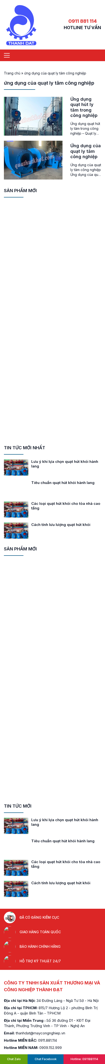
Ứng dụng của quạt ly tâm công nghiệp (85, 151)
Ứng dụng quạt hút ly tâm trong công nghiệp (83, 107)
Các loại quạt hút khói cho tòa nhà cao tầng (65, 505)
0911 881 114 (82, 21)
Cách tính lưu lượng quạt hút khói (60, 524)
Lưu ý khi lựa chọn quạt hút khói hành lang (64, 463)
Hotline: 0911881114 (84, 1059)
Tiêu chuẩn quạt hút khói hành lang (62, 482)
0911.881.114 (47, 1040)
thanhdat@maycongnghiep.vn (40, 1033)
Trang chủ (12, 73)
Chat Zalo (14, 1059)
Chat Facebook (46, 1059)
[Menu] (7, 55)
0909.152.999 (50, 1047)
